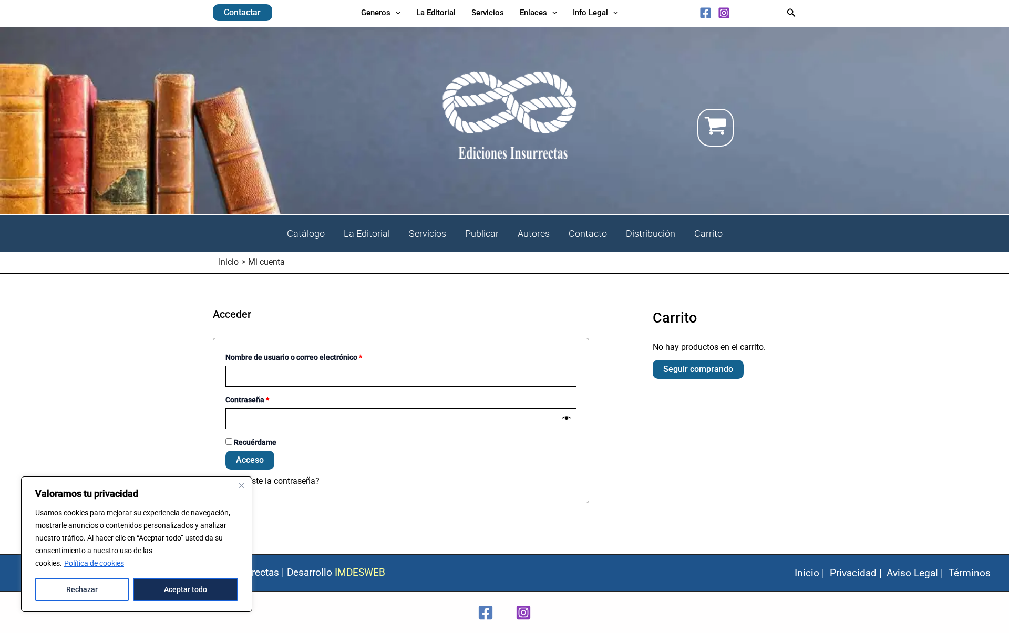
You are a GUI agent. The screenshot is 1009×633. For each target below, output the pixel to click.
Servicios (427, 233)
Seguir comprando (698, 369)
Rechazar (82, 589)
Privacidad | (856, 573)
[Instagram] (724, 13)
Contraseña (265, 399)
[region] (136, 544)
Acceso (250, 460)
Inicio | (810, 573)
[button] (242, 12)
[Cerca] (241, 485)
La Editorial (367, 233)
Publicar (482, 233)
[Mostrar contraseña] (566, 418)
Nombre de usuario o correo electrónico (312, 357)
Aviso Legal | (915, 573)
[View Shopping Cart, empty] (747, 128)
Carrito (708, 233)
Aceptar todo (185, 589)
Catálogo (306, 233)
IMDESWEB (360, 572)
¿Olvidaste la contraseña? (272, 481)
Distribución (650, 233)
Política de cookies (94, 563)
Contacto (588, 233)
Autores (534, 233)
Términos (970, 573)
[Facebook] (705, 13)
